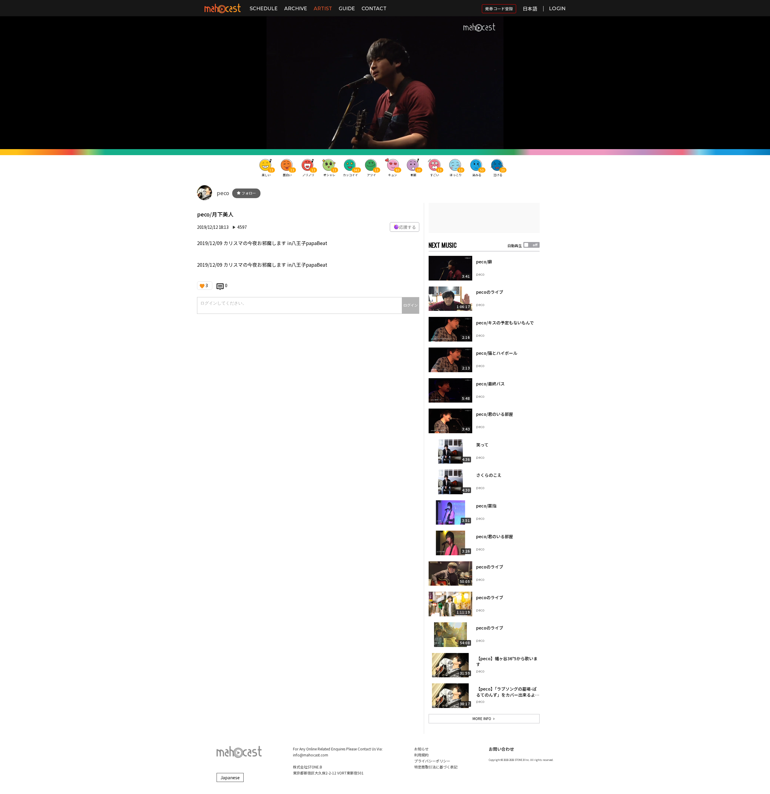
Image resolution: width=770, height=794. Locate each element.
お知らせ (421, 748)
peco (223, 193)
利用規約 (421, 754)
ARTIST (323, 8)
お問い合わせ (501, 749)
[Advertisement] (484, 218)
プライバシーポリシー (432, 760)
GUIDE (347, 8)
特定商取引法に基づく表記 (435, 766)
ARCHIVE (295, 8)
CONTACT (374, 8)
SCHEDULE (264, 8)
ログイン (410, 305)
